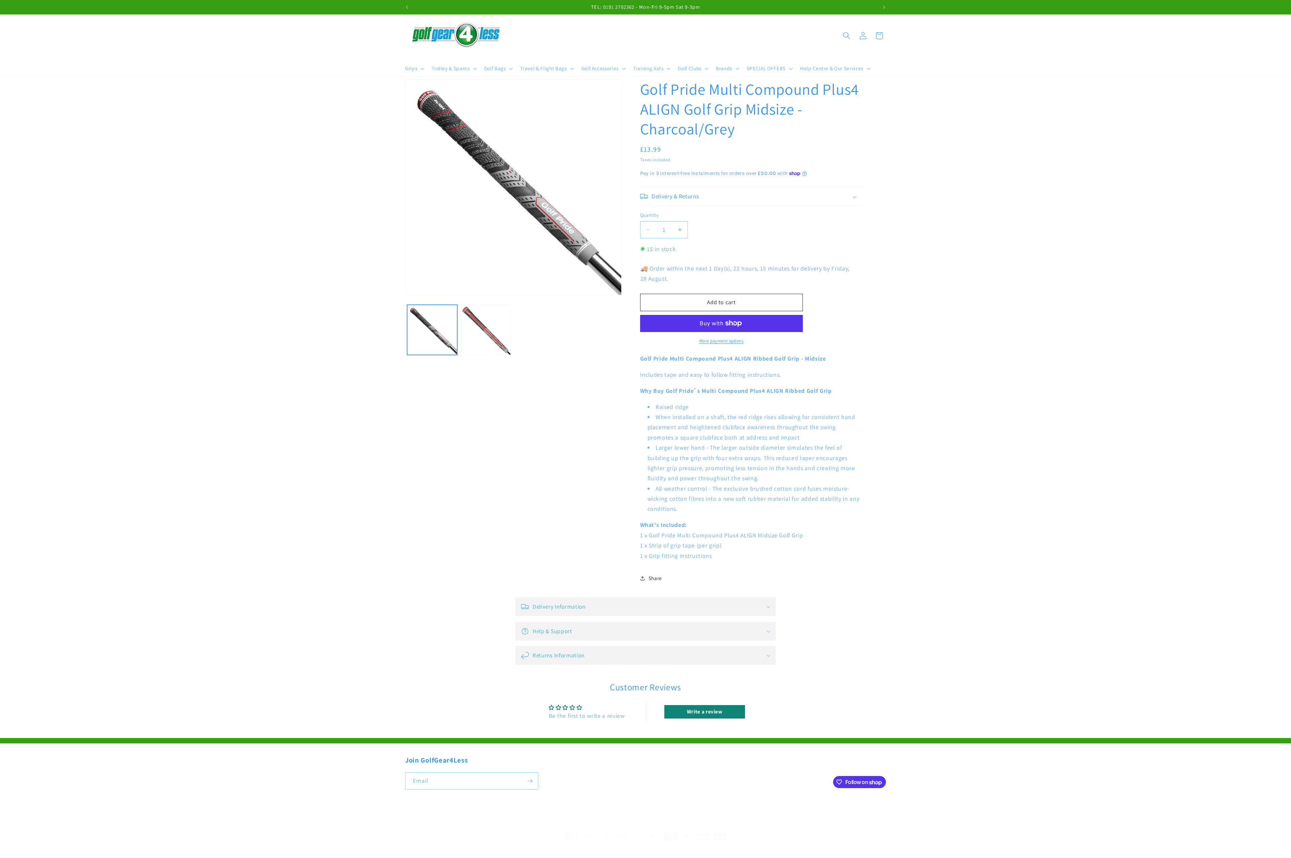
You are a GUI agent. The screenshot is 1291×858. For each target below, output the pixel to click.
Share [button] (655, 578)
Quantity (649, 215)
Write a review (704, 711)
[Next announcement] (884, 7)
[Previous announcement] (407, 7)
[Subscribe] (530, 781)
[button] (414, 68)
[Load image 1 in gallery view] (432, 330)
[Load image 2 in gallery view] (486, 330)
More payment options (721, 341)
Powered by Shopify (609, 849)
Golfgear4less (575, 849)
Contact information (724, 849)
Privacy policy (683, 849)
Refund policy (649, 849)
